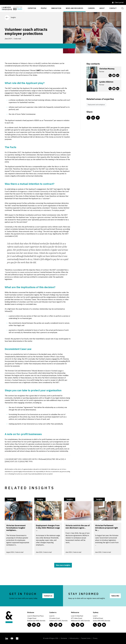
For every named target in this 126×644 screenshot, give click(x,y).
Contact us (48, 596)
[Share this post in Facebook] (88, 118)
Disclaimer (64, 638)
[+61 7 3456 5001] (34, 625)
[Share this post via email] (98, 118)
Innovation (56, 8)
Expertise (32, 8)
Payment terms (86, 638)
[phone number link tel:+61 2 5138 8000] (51, 625)
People (44, 8)
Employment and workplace (96, 105)
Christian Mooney (106, 68)
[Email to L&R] (38, 625)
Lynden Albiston (106, 82)
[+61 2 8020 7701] (99, 625)
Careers (91, 8)
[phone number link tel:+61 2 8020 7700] (95, 625)
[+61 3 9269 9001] (78, 625)
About (102, 8)
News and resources (74, 8)
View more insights (63, 565)
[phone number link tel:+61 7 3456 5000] (29, 625)
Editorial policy (74, 638)
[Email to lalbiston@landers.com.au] (113, 88)
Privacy (95, 638)
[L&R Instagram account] (17, 638)
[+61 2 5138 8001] (56, 625)
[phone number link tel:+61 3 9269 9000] (73, 625)
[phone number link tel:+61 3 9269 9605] (110, 75)
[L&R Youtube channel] (12, 638)
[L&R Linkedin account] (117, 75)
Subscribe (115, 596)
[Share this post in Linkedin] (93, 118)
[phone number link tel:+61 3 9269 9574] (110, 88)
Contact (113, 8)
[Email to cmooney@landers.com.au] (113, 75)
